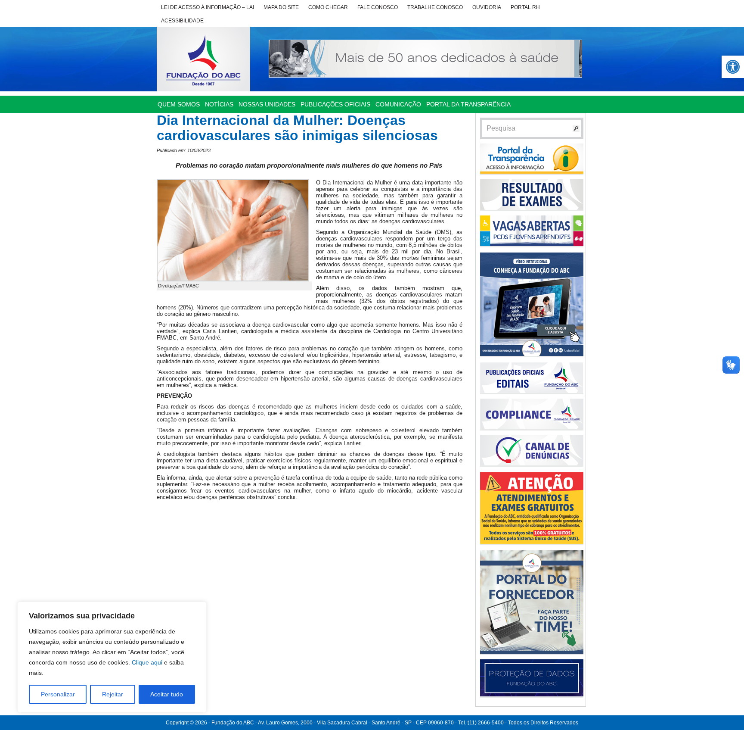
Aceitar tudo (166, 694)
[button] (733, 67)
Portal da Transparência (468, 104)
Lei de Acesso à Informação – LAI (207, 7)
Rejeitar (112, 694)
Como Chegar (328, 7)
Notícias (219, 104)
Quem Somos (179, 104)
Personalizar (58, 694)
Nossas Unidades (267, 104)
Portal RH (525, 7)
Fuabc (203, 59)
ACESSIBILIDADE (182, 21)
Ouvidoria (486, 7)
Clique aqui (147, 662)
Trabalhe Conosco (435, 7)
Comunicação (398, 104)
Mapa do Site (281, 7)
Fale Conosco (377, 7)
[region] (112, 657)
